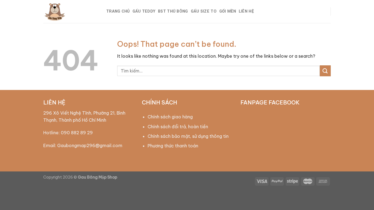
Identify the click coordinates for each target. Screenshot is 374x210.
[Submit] (325, 70)
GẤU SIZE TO (204, 11)
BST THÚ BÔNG (173, 11)
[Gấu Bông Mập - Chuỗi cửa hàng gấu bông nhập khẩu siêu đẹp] (70, 11)
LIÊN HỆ (246, 11)
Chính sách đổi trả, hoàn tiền (178, 126)
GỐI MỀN (227, 11)
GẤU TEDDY (144, 11)
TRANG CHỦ (118, 11)
